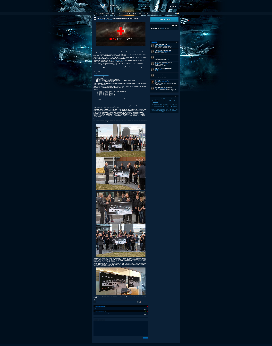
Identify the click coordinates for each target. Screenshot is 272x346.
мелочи (175, 109)
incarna (175, 110)
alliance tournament (173, 98)
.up (104, 19)
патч (152, 106)
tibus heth (173, 110)
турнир (156, 98)
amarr (170, 104)
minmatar (163, 111)
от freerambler (157, 63)
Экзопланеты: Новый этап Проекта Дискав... (163, 87)
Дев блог (99, 18)
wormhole (164, 104)
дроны (154, 98)
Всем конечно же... (155, 28)
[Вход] (172, 5)
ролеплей (167, 111)
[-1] (147, 306)
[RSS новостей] (178, 13)
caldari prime (175, 100)
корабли (169, 98)
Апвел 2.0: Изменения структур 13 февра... (163, 80)
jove (157, 109)
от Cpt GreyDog (158, 81)
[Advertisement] (164, 35)
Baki (105, 306)
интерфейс (175, 106)
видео (176, 102)
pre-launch (161, 98)
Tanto (105, 311)
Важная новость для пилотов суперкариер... (164, 62)
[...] (173, 47)
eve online (167, 106)
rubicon (170, 110)
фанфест (176, 104)
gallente (155, 102)
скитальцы (160, 102)
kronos (166, 104)
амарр (166, 110)
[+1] (145, 306)
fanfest (160, 109)
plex (158, 100)
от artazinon (157, 69)
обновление (160, 110)
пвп (167, 104)
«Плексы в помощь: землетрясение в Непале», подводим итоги (122, 18)
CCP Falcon (110, 19)
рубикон (173, 109)
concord (173, 104)
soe (158, 109)
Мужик (162, 28)
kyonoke (161, 106)
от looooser (157, 88)
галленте (162, 100)
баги (176, 110)
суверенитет (162, 109)
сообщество (172, 102)
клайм (164, 100)
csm (164, 109)
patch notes (156, 104)
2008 (168, 110)
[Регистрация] (173, 6)
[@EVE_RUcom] (176, 13)
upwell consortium (155, 110)
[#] (95, 306)
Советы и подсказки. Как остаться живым (163, 50)
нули (159, 100)
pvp (166, 109)
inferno (168, 109)
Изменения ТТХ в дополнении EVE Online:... (163, 68)
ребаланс (160, 104)
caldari (155, 100)
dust (155, 109)
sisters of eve (166, 98)
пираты (164, 110)
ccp (164, 98)
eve (170, 109)
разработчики (167, 100)
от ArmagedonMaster (159, 45)
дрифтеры (153, 109)
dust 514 (171, 100)
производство (155, 106)
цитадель (158, 106)
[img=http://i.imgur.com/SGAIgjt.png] (101, 75)
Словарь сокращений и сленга (161, 44)
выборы (159, 98)
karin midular (153, 104)
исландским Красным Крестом (117, 60)
